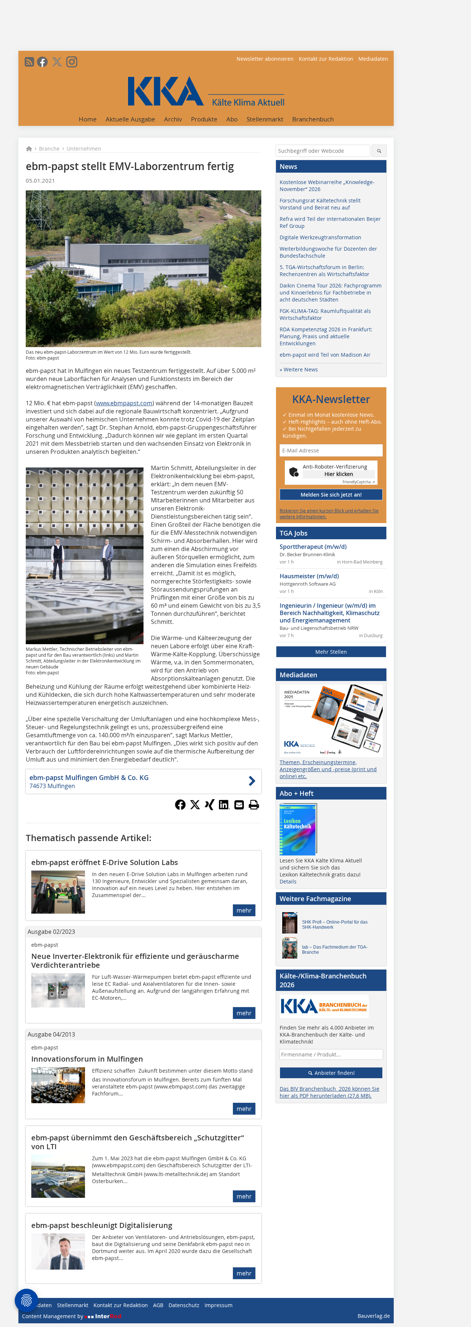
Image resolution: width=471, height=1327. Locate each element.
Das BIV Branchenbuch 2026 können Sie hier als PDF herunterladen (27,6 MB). (329, 1092)
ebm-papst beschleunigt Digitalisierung (101, 1225)
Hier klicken (339, 473)
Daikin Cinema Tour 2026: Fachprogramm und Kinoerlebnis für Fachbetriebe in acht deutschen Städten (331, 292)
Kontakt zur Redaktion (326, 58)
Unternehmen (84, 148)
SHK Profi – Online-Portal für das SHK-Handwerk (335, 925)
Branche (49, 148)
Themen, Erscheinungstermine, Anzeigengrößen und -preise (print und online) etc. (328, 769)
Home (88, 119)
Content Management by (53, 1316)
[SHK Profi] (291, 924)
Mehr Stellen (331, 651)
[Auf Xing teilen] (209, 808)
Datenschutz (184, 1305)
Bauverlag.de (374, 1315)
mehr (244, 910)
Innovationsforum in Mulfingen (87, 1059)
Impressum (219, 1305)
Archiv (173, 119)
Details (288, 881)
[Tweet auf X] (195, 808)
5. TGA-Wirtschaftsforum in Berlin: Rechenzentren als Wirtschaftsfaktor (324, 271)
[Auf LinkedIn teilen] (224, 808)
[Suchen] (379, 150)
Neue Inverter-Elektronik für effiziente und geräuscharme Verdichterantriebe (135, 960)
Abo (232, 119)
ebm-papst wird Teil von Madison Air (325, 354)
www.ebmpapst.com (124, 403)
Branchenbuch (313, 119)
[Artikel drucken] (254, 804)
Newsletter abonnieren (265, 58)
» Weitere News (299, 369)
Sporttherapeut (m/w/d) (313, 547)
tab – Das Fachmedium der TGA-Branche (335, 950)
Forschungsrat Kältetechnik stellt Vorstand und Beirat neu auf (320, 204)
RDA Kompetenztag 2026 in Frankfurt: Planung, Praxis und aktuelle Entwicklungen (326, 336)
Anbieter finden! (334, 1072)
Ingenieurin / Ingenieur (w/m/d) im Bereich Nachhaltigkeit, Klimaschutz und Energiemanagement (330, 612)
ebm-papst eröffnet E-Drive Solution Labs (104, 862)
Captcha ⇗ (359, 482)
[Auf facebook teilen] (180, 808)
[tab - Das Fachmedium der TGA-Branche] (291, 949)
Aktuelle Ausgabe (130, 119)
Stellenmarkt (265, 119)
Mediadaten (373, 58)
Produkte (204, 119)
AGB (158, 1305)
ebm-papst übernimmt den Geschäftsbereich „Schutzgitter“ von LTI (137, 1142)
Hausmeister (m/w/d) (309, 576)
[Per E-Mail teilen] (239, 804)
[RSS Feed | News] (29, 61)
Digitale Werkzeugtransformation (320, 237)
